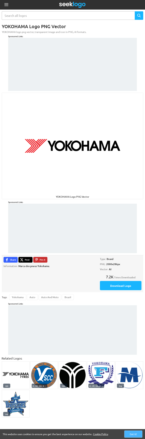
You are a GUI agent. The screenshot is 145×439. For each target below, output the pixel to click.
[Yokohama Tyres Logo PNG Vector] (16, 375)
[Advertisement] (72, 62)
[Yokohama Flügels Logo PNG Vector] (101, 375)
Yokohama (18, 297)
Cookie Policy (100, 434)
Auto (32, 297)
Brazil (68, 297)
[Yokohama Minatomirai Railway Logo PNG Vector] (129, 375)
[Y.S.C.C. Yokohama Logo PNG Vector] (44, 375)
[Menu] (6, 4)
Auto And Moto (50, 297)
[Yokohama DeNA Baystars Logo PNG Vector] (16, 404)
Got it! (133, 434)
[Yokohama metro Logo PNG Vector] (72, 375)
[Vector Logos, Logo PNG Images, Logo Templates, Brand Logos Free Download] (72, 5)
